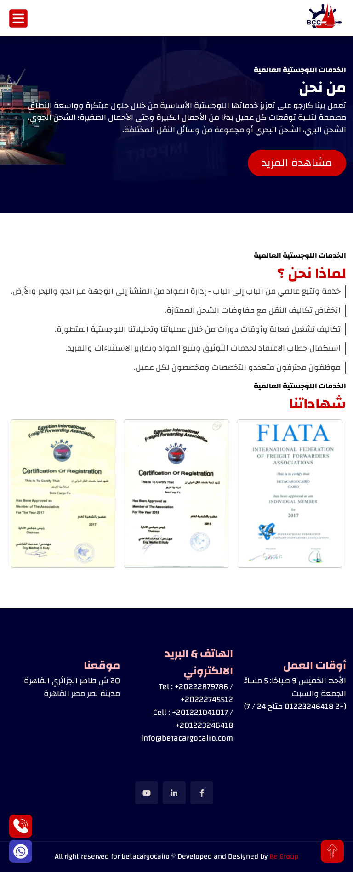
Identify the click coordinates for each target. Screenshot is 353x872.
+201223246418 (204, 725)
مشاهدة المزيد (297, 163)
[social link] (201, 792)
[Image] (325, 18)
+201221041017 (200, 712)
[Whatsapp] (20, 851)
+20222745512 (207, 699)
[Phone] (20, 826)
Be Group (283, 856)
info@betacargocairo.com (187, 738)
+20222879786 (201, 686)
